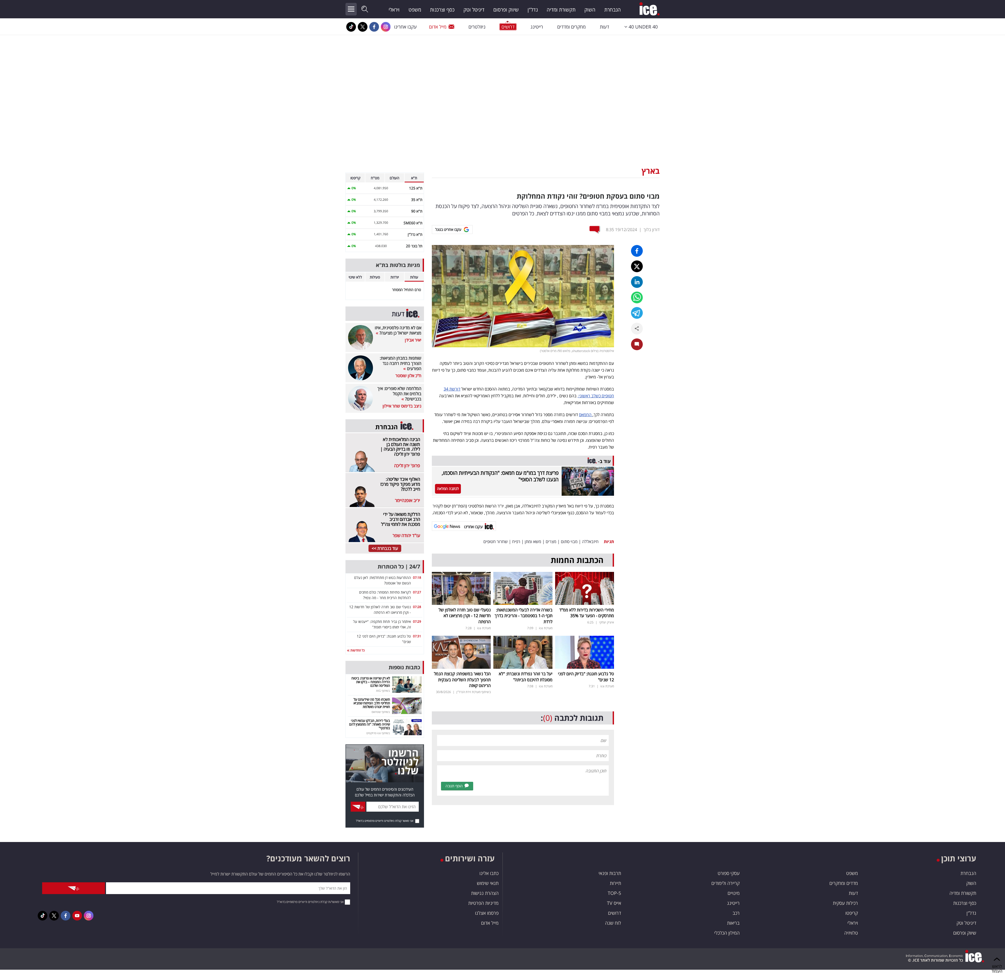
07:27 (417, 592)
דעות (604, 27)
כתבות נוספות (404, 667)
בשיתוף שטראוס (381, 712)
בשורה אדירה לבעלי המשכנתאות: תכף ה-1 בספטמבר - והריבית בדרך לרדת (523, 615)
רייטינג (537, 27)
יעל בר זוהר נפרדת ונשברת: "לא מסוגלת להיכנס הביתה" (525, 676)
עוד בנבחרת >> (385, 548)
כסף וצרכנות (442, 9)
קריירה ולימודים (725, 883)
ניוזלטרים (476, 27)
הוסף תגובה (454, 785)
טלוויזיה (851, 933)
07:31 (417, 636)
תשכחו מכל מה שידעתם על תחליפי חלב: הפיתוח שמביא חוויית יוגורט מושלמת (372, 703)
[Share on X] (637, 266)
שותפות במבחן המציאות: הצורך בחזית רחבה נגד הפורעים (400, 363)
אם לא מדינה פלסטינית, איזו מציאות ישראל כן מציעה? (398, 330)
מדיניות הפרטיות (483, 903)
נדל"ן (533, 9)
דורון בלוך (652, 229)
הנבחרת (612, 9)
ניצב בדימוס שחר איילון (402, 406)
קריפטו (851, 913)
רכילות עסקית (845, 903)
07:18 (417, 577)
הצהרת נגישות (485, 893)
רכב (736, 913)
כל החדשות (357, 650)
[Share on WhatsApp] (637, 297)
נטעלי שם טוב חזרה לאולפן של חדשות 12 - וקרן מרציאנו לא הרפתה (465, 615)
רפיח (516, 541)
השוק (589, 9)
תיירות (615, 883)
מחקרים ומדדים (571, 27)
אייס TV (614, 903)
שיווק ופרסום (506, 9)
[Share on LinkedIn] (637, 282)
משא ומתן (533, 541)
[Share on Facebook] (637, 251)
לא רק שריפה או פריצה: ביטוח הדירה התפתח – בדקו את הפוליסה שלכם (370, 682)
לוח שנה (613, 923)
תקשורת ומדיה (561, 9)
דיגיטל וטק (474, 9)
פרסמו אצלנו (487, 913)
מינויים (734, 893)
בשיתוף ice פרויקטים (378, 733)
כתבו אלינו (489, 873)
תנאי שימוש (488, 883)
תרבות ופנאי (610, 873)
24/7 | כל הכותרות (399, 566)
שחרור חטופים (495, 541)
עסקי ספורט (729, 873)
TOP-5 (614, 893)
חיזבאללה (590, 541)
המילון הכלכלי (727, 933)
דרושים (614, 913)
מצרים (551, 541)
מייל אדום (437, 27)
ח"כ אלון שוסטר (408, 375)
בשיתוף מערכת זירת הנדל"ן (473, 692)
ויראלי (394, 9)
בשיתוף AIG (383, 691)
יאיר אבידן (413, 340)
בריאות (733, 923)
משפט (415, 9)
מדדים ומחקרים (843, 883)
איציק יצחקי (606, 622)
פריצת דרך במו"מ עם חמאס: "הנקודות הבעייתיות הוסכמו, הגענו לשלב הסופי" (500, 476)
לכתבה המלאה (448, 488)
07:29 (417, 621)
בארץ (650, 170)
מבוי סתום (569, 541)
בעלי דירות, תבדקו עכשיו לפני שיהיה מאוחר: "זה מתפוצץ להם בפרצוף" (369, 724)
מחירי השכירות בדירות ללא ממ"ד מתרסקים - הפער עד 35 (586, 612)
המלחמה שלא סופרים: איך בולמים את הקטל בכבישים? (399, 394)
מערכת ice (545, 628)
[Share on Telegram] (637, 313)
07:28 (417, 607)
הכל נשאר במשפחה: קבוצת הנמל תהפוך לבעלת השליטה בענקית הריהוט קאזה (462, 679)
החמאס (586, 414)
